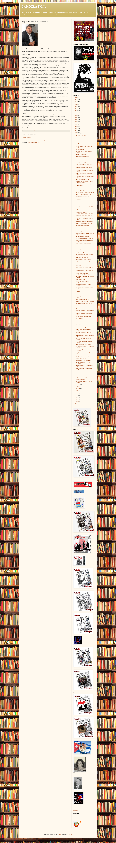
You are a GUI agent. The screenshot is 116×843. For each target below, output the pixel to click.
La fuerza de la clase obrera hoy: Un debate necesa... (84, 174)
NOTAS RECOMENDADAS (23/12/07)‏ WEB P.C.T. (84, 147)
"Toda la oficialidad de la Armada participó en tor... (84, 366)
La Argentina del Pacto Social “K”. (82, 196)
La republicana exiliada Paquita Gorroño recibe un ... (85, 322)
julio (77, 392)
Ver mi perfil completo (84, 824)
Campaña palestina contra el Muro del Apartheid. (83, 363)
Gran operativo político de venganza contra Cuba (84, 250)
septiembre (78, 388)
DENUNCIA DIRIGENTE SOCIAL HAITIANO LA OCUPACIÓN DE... (83, 274)
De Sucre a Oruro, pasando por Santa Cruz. (84, 223)
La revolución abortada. (80, 279)
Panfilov (83, 822)
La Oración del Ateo (80, 137)
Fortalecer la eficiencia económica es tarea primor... (84, 369)
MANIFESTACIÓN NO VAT (81, 135)
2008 (76, 130)
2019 (76, 110)
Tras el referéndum (79, 318)
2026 (76, 97)
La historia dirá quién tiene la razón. (83, 236)
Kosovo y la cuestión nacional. (81, 371)
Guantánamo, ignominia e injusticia (82, 188)
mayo (77, 395)
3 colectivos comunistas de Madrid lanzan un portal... (84, 210)
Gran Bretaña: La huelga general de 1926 (83, 307)
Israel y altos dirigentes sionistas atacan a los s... (85, 238)
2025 (76, 99)
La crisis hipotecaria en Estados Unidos (83, 316)
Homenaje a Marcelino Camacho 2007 (83, 355)
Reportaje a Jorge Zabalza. (81, 358)
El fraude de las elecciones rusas (82, 320)
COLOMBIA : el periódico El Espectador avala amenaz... (85, 277)
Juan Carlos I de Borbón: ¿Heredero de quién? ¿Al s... (84, 287)
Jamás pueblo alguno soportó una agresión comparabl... (84, 142)
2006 (76, 403)
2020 (76, 108)
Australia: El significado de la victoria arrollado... (83, 282)
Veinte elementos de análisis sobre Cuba (83, 259)
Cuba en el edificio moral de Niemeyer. (83, 231)
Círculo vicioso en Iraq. (80, 305)
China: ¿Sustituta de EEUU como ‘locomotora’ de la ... (85, 290)
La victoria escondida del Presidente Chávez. (84, 294)
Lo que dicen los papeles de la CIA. (82, 257)
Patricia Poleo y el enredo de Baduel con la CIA (85, 375)
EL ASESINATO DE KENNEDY (82, 299)
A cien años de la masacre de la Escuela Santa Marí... (84, 219)
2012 (76, 123)
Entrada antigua (66, 140)
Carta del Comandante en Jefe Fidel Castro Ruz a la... (85, 234)
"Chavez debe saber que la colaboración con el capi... (84, 325)
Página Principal (46, 140)
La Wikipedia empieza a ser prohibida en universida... (83, 349)
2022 (76, 104)
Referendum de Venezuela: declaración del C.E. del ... (85, 263)
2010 (76, 126)
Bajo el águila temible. (80, 190)
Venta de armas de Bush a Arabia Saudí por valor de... (84, 382)
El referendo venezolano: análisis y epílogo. (84, 303)
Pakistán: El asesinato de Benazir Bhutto (83, 162)
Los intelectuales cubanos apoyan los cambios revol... (84, 255)
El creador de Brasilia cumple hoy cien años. (84, 230)
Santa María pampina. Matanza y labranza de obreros (84, 171)
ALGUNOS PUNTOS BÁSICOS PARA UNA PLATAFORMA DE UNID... (84, 182)
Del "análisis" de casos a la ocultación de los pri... (84, 271)
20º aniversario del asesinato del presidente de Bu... (84, 227)
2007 (76, 132)
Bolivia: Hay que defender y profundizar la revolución (84, 330)
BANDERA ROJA (34, 6)
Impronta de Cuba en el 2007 (81, 154)
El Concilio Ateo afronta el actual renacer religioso (84, 152)
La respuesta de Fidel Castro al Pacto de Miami (85, 247)
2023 (76, 103)
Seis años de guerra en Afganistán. (82, 327)
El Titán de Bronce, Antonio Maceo (82, 265)
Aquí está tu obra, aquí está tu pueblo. (83, 377)
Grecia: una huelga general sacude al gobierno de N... (84, 241)
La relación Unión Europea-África (82, 156)
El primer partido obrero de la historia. (83, 308)
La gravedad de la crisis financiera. (82, 225)
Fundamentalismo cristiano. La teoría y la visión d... (85, 139)
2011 (76, 124)
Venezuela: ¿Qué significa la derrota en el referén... (83, 333)
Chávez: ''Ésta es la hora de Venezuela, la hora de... (84, 373)
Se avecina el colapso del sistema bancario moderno (84, 168)
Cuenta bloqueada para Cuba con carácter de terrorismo (84, 268)
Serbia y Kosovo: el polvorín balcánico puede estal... (84, 160)
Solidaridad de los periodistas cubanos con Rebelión (84, 342)
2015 (76, 117)
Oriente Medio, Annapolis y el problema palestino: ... (83, 285)
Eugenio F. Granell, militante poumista (83, 243)
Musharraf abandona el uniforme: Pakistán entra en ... (85, 336)
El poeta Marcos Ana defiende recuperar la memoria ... (84, 245)
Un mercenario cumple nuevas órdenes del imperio (84, 216)
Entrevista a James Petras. (81, 252)
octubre (77, 386)
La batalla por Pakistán (80, 149)
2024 (76, 101)
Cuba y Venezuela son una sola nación (83, 179)
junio (77, 393)
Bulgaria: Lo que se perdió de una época (83, 261)
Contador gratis (75, 816)
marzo (77, 399)
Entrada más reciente (26, 140)
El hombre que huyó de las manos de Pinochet (84, 221)
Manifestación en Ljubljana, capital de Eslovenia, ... (83, 204)
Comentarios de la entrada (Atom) (33, 142)
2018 (76, 112)
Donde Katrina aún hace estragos (82, 158)
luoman (59, 834)
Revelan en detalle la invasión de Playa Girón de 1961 (85, 297)
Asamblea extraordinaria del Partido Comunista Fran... (85, 201)
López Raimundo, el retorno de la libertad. (84, 360)
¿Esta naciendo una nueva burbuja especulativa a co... (85, 177)
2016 (76, 115)
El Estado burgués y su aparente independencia (85, 192)
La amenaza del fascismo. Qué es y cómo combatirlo (83, 198)
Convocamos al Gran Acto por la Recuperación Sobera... (85, 346)
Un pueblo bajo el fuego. (80, 379)
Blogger (70, 834)
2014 (76, 119)
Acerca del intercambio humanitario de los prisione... (84, 165)
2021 (76, 106)
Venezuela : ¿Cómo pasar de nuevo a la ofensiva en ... (85, 311)
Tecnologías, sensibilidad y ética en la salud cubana (84, 314)
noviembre (78, 384)
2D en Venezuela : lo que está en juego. (83, 356)
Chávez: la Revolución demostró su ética (83, 344)
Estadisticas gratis (75, 810)
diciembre (78, 133)
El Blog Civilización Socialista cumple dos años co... (85, 352)
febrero (77, 401)
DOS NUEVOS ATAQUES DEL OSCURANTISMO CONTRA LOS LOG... (84, 213)
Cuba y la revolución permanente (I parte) (84, 194)
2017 (76, 114)
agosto (77, 390)
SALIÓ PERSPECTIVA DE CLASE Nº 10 (84, 187)
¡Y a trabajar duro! (79, 144)
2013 (76, 121)
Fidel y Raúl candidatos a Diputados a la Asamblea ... (83, 339)
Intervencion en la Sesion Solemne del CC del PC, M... (84, 207)
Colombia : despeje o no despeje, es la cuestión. (85, 301)
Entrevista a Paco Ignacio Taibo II (82, 293)
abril (77, 397)
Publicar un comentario (27, 137)
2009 (76, 128)
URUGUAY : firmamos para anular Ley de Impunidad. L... (84, 184)
